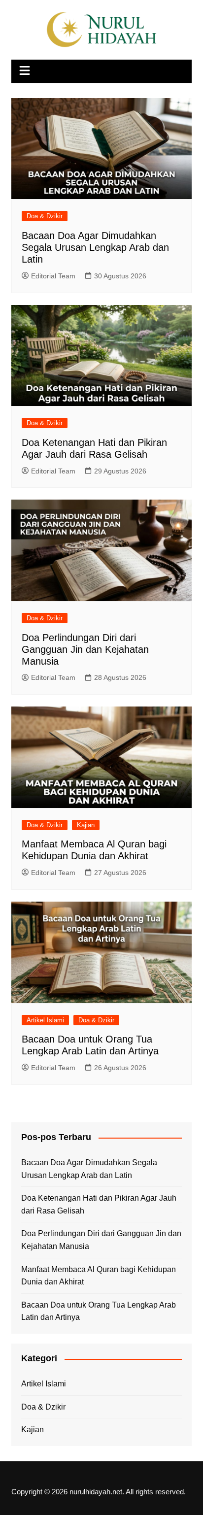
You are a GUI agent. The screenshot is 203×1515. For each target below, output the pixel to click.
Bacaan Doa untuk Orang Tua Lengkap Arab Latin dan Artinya (98, 1311)
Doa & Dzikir (45, 216)
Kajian (86, 825)
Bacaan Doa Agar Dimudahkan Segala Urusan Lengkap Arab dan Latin (95, 247)
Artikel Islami (45, 1020)
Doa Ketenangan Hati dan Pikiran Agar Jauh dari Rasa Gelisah (98, 1204)
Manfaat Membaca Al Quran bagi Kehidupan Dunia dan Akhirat (98, 1275)
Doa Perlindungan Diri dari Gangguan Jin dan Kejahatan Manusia (85, 649)
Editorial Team (53, 276)
